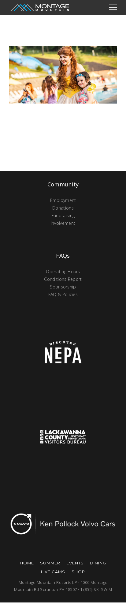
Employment (63, 200)
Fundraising (63, 215)
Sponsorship (63, 287)
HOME (27, 562)
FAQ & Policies (63, 294)
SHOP (78, 571)
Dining (98, 562)
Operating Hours (63, 271)
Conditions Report (63, 279)
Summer (50, 562)
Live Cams (53, 571)
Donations (63, 208)
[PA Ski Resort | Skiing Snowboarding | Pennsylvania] (39, 7)
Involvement (63, 223)
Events (75, 562)
